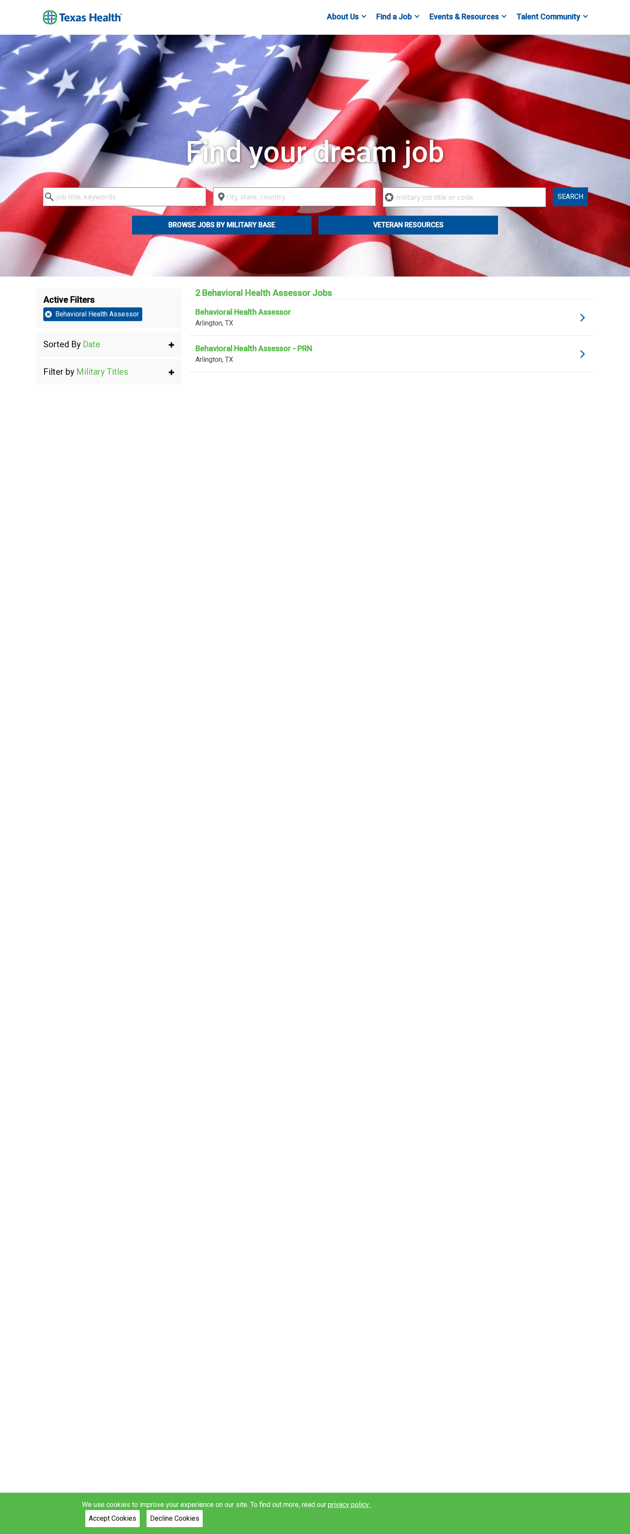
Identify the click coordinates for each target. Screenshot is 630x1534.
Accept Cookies (112, 1518)
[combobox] (124, 196)
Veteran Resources (408, 225)
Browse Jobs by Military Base (221, 225)
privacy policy (349, 1505)
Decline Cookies (174, 1518)
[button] (109, 344)
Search (570, 197)
